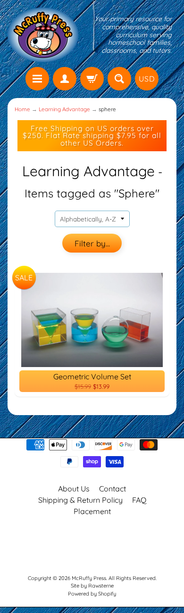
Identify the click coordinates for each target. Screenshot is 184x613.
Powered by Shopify (92, 593)
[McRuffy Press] (43, 35)
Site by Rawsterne (92, 585)
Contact (112, 488)
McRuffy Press (89, 578)
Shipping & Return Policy (80, 500)
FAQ (139, 500)
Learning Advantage (64, 109)
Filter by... (92, 243)
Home (22, 109)
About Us (74, 488)
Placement (92, 511)
